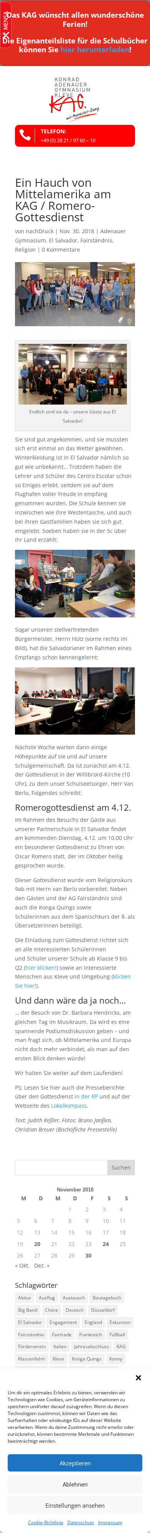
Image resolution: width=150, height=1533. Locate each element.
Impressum (110, 1522)
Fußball (117, 1334)
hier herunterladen (94, 50)
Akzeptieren (75, 1463)
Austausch (74, 1297)
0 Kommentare (61, 249)
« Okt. (22, 1265)
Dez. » (42, 1265)
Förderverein (32, 1346)
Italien (60, 1346)
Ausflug (47, 1297)
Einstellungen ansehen (75, 1505)
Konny (115, 1358)
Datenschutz (80, 1522)
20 (37, 1244)
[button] (138, 1378)
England (93, 1322)
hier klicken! (41, 967)
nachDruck (39, 231)
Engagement (63, 1322)
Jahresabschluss (91, 1346)
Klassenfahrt (31, 1358)
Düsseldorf (103, 1310)
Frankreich (90, 1334)
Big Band (27, 1310)
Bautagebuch (107, 1297)
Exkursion (120, 1322)
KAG (121, 1346)
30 (88, 1255)
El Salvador (63, 240)
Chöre (51, 1310)
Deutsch (74, 1310)
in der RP (86, 1096)
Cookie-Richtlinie (45, 1522)
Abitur (24, 1297)
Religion (25, 249)
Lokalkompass (69, 1105)
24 (106, 1244)
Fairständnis (96, 240)
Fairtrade (62, 1334)
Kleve (58, 1358)
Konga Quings (87, 1358)
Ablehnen (75, 1484)
